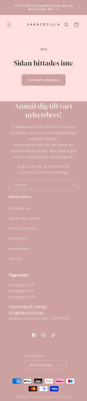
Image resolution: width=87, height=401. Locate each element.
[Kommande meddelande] (79, 7)
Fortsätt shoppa (43, 80)
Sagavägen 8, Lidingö (28, 306)
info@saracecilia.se (26, 312)
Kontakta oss (20, 208)
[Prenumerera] (73, 185)
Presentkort (18, 238)
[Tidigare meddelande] (8, 7)
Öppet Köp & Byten (25, 218)
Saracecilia (35, 397)
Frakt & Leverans (23, 228)
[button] (9, 25)
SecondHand (19, 248)
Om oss (15, 258)
